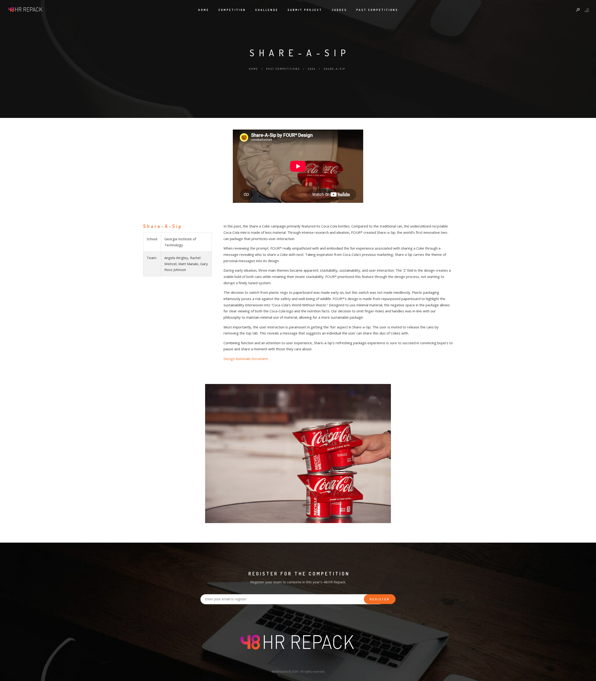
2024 (312, 68)
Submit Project (305, 10)
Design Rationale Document (246, 358)
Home (203, 10)
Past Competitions (377, 10)
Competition (232, 10)
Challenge (266, 10)
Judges (339, 10)
